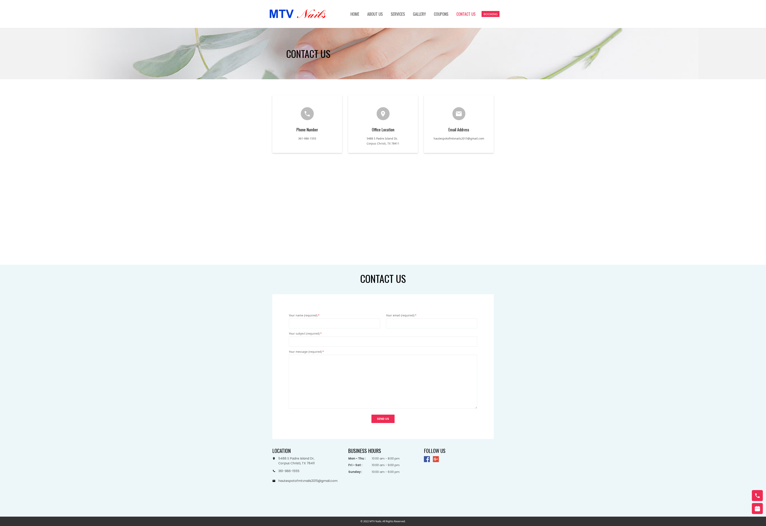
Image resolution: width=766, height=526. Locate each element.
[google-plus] (436, 459)
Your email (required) (401, 315)
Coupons (441, 14)
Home (354, 14)
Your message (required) (306, 352)
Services (398, 14)
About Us (375, 14)
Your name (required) (304, 315)
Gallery (419, 14)
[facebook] (427, 459)
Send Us (383, 419)
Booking (491, 14)
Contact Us (466, 14)
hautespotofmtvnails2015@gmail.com (459, 138)
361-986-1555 (307, 138)
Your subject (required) (305, 333)
